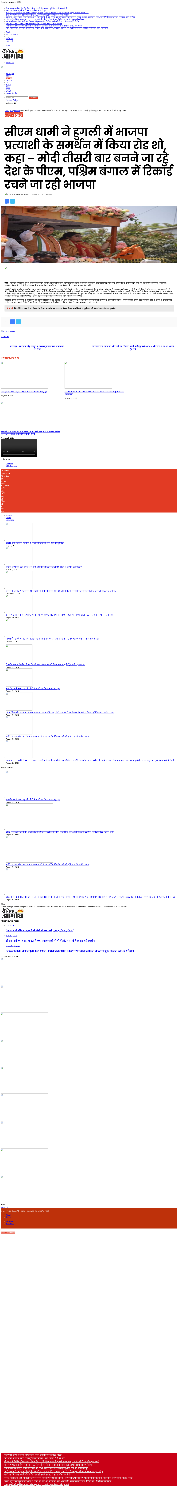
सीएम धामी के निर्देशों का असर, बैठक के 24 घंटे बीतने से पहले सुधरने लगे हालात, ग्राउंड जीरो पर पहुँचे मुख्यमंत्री (51, 1461)
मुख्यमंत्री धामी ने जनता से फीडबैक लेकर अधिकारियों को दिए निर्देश (33, 1455)
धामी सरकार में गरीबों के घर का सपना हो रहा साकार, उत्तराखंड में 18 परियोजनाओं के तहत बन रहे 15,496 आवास (44, 26)
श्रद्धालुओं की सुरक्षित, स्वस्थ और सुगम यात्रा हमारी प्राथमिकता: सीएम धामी (36, 1484)
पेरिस (8, 1207)
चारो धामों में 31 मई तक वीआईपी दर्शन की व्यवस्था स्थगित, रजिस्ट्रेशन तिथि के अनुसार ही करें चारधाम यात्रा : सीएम (53, 1471)
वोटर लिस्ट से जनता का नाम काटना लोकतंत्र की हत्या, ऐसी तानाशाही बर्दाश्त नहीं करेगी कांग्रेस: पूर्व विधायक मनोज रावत (47, 13)
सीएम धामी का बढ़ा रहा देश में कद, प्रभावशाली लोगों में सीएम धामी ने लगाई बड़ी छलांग (44, 567)
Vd (2, 1207)
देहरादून (8, 76)
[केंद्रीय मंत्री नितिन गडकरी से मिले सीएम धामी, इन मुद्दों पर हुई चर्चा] (19, 540)
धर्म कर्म (8, 91)
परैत (4, 1207)
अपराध (8, 85)
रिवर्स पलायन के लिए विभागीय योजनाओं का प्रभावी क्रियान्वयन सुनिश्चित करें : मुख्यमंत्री (36, 8)
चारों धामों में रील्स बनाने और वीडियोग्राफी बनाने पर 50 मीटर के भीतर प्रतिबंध (37, 1474)
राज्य (11, 111)
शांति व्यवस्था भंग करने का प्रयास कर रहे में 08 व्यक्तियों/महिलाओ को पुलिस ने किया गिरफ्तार (37, 15)
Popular (9, 515)
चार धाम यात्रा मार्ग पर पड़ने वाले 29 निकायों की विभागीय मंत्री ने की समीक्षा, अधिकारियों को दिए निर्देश (48, 1464)
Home (7, 111)
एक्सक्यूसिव (10, 74)
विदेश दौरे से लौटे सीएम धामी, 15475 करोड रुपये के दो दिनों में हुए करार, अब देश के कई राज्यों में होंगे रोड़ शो (52, 638)
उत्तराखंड (9, 78)
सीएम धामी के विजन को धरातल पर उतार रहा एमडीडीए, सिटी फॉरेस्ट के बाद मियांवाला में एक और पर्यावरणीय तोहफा (45, 19)
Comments (10, 520)
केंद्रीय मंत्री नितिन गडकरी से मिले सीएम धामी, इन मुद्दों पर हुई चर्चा (35, 543)
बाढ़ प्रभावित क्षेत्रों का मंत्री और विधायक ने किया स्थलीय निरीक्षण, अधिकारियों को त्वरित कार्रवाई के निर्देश (42, 21)
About (8, 1215)
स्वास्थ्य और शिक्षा (12, 93)
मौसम (8, 89)
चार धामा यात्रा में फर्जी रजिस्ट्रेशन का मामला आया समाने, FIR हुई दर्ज (34, 1458)
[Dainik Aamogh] (13, 58)
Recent (8, 518)
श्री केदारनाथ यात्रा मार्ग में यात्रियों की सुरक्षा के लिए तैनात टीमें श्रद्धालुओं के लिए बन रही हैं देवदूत (46, 1468)
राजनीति (9, 80)
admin (18, 194)
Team (8, 1217)
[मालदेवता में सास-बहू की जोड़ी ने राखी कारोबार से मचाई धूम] (24, 388)
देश (7, 82)
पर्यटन (8, 87)
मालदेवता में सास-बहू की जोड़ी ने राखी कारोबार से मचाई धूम (26, 10)
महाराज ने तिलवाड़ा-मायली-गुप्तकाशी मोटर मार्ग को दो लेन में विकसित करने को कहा (34, 24)
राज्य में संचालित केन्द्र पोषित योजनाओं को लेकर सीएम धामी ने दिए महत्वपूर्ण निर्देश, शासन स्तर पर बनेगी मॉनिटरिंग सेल (59, 615)
